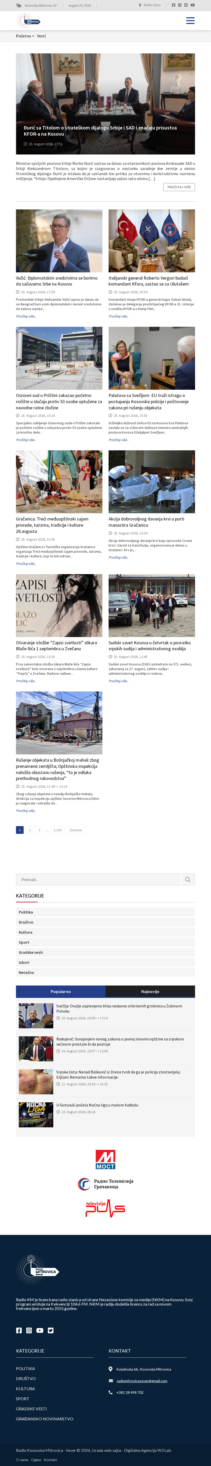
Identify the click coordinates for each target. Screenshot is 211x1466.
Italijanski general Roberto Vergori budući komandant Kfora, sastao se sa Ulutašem (149, 281)
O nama (22, 1459)
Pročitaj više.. (26, 316)
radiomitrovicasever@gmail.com (142, 1381)
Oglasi (36, 1459)
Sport (24, 942)
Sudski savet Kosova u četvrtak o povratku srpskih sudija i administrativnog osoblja (150, 646)
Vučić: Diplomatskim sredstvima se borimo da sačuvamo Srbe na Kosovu (57, 281)
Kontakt (50, 1459)
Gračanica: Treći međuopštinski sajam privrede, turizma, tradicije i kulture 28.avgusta (52, 525)
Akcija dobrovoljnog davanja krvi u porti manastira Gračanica (146, 522)
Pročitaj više (179, 187)
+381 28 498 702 (130, 1392)
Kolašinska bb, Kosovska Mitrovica (143, 1369)
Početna (25, 35)
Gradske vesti (31, 952)
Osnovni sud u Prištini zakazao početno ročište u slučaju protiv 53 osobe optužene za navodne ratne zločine (59, 401)
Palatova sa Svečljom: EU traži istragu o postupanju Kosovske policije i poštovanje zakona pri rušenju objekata (149, 401)
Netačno (26, 972)
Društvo (26, 922)
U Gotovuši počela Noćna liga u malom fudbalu (97, 1104)
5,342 (58, 830)
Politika (26, 912)
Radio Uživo (152, 5)
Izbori (24, 962)
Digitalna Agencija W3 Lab (147, 1450)
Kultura (25, 932)
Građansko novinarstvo (44, 1418)
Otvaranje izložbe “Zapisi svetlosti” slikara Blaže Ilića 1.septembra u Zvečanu (56, 646)
